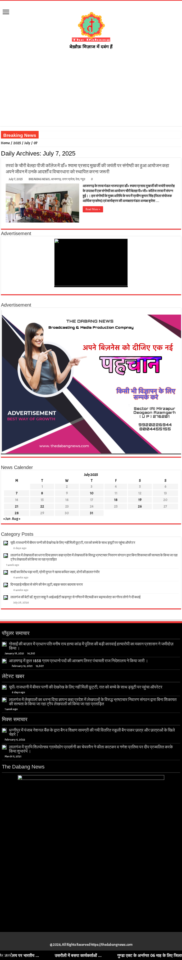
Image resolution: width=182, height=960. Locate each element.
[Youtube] (93, 939)
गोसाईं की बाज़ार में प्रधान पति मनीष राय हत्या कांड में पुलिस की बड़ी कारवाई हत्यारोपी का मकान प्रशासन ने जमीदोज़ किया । (91, 646)
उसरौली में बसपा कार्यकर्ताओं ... (55, 955)
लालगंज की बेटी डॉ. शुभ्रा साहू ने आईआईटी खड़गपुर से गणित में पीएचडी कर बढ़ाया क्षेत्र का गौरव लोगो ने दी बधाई (75, 597)
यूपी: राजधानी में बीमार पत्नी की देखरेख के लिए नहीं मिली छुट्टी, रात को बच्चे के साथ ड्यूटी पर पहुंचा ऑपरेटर (72, 542)
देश (77, 179)
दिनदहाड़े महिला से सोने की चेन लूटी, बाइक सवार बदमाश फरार (46, 584)
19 (139, 500)
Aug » (16, 519)
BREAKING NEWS (39, 179)
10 (91, 493)
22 (42, 506)
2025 (17, 143)
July (27, 143)
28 (17, 513)
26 (140, 506)
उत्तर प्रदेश (68, 179)
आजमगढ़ (56, 179)
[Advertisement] (91, 93)
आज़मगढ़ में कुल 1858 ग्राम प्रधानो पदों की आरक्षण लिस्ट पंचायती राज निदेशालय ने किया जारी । (78, 660)
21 (16, 506)
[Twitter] (89, 939)
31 (91, 513)
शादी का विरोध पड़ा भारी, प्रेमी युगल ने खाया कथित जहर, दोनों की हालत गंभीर (55, 572)
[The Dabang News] (91, 28)
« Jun (6, 519)
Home (5, 143)
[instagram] (98, 939)
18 (116, 500)
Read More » (93, 209)
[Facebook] (84, 939)
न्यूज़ (82, 179)
